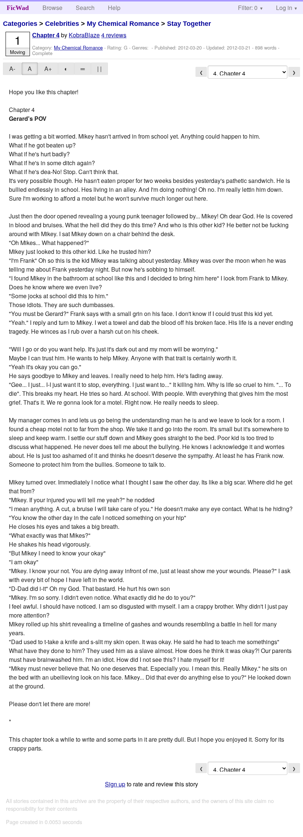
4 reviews (113, 35)
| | (99, 68)
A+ (48, 68)
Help (114, 7)
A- (12, 68)
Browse (52, 7)
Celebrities (62, 23)
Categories (20, 23)
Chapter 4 (45, 35)
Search (85, 7)
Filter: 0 (248, 7)
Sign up (115, 784)
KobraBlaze (84, 35)
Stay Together (189, 23)
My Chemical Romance (123, 23)
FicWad (18, 7)
